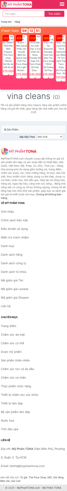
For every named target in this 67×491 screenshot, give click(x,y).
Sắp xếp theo (27, 136)
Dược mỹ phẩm (11, 352)
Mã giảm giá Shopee (15, 297)
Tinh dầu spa (9, 429)
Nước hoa (7, 420)
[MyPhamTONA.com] (22, 4)
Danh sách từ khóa (13, 272)
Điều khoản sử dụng (14, 229)
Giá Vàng (58, 477)
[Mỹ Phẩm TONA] (19, 151)
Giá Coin (16, 480)
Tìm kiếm (54, 14)
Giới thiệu (7, 211)
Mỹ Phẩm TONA (51, 487)
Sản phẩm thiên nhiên (15, 360)
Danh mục (7, 246)
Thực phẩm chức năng (16, 386)
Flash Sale (10, 30)
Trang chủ (6, 21)
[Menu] (62, 4)
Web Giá (5, 480)
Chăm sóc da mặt (13, 334)
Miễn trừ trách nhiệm (15, 237)
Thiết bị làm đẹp (12, 403)
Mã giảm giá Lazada (14, 289)
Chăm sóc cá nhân (13, 377)
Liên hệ (6, 306)
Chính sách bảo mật (14, 220)
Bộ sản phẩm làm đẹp (15, 412)
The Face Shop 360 (40, 477)
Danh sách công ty (13, 263)
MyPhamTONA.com (28, 487)
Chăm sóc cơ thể (12, 343)
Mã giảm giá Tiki (12, 280)
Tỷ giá (23, 477)
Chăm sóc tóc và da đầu (17, 369)
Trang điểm (8, 326)
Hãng (17, 21)
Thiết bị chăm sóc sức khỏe (19, 394)
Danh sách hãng (12, 254)
